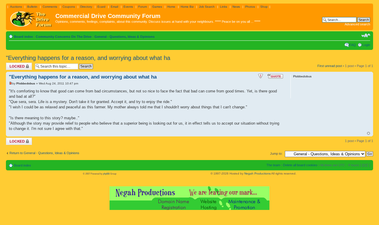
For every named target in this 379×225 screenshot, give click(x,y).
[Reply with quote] (275, 76)
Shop (264, 6)
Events (128, 6)
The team (273, 165)
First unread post (329, 66)
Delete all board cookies (300, 165)
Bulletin (32, 6)
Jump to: (276, 153)
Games (157, 6)
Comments (50, 6)
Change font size (366, 35)
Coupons (68, 6)
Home (171, 6)
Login (366, 45)
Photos (250, 6)
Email (114, 6)
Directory (86, 6)
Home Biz (187, 6)
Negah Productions (257, 173)
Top (368, 133)
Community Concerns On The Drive (63, 36)
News (236, 6)
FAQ (352, 45)
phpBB (106, 173)
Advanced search (357, 24)
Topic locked (15, 64)
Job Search (207, 6)
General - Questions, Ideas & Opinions (124, 36)
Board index (23, 36)
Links (223, 6)
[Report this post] (261, 76)
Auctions (16, 6)
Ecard (101, 6)
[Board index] (31, 17)
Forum (142, 6)
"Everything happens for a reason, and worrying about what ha (88, 58)
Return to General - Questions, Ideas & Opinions (44, 153)
